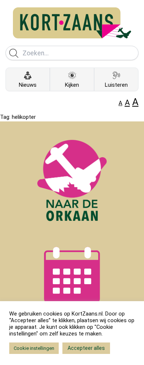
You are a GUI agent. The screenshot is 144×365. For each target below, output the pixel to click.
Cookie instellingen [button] (34, 348)
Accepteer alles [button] (86, 348)
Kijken (72, 85)
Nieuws (28, 85)
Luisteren (116, 85)
